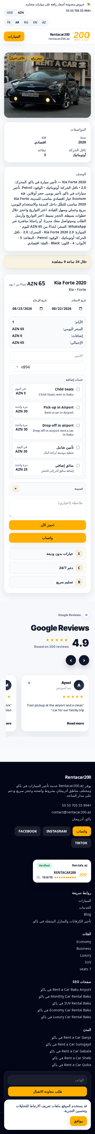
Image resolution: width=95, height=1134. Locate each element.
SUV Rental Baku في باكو (71, 1003)
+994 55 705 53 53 (78, 11)
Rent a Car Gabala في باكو (70, 1051)
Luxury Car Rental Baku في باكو (66, 1017)
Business (83, 948)
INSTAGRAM (57, 831)
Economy (83, 941)
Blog (87, 914)
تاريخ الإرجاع (40, 300)
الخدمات (85, 907)
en (35, 22)
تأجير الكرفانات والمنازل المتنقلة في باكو (62, 921)
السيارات (14, 36)
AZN (21, 13)
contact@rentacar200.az (71, 812)
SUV (88, 962)
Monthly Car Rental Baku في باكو (65, 996)
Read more (75, 723)
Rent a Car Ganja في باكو (71, 1037)
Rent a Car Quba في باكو (71, 1064)
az (44, 22)
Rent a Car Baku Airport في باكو (66, 989)
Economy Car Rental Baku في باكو (64, 1010)
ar (17, 22)
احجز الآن (47, 525)
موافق (78, 1121)
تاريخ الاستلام (79, 300)
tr (8, 22)
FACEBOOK (28, 831)
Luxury (85, 955)
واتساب (47, 537)
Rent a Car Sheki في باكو (71, 1058)
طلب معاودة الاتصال (47, 1091)
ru (26, 22)
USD (10, 13)
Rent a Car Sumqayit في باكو (68, 1044)
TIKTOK (81, 843)
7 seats (85, 969)
